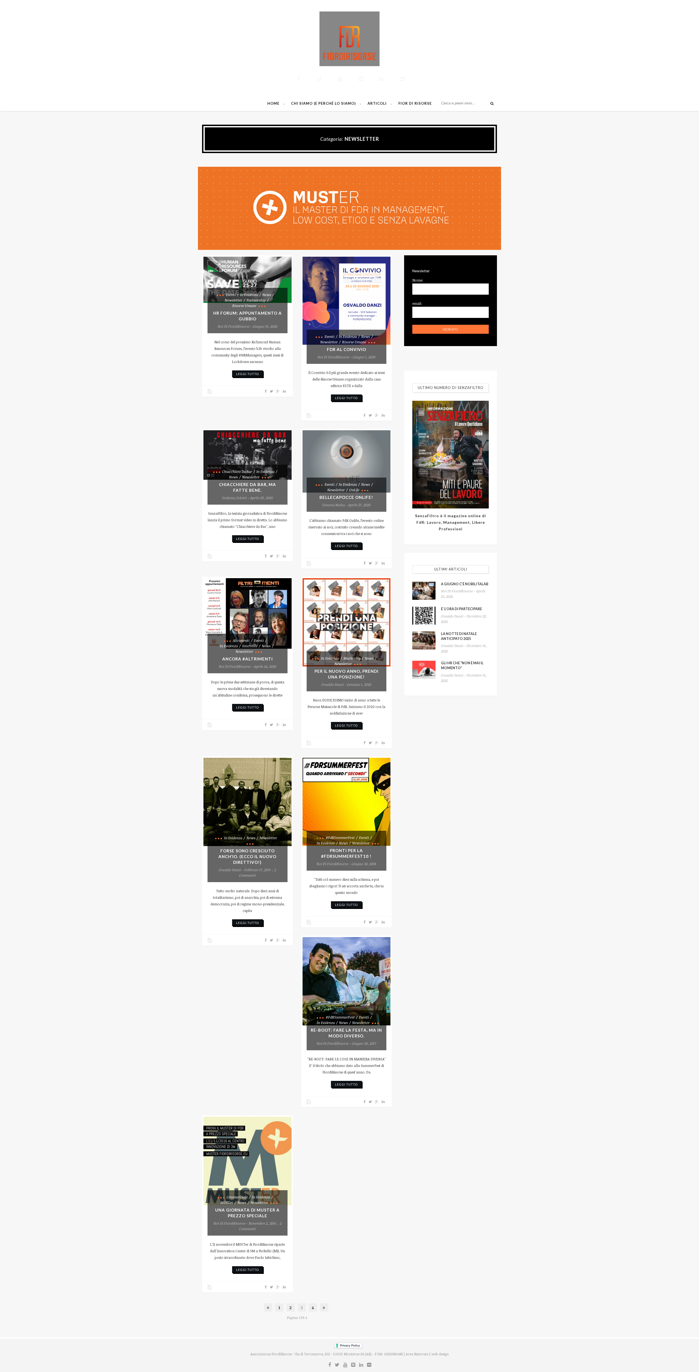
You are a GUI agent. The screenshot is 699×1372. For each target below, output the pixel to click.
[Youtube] (339, 78)
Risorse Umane (244, 305)
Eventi (231, 294)
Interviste (249, 645)
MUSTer (226, 1202)
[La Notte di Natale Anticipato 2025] (424, 640)
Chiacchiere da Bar (237, 471)
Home (273, 103)
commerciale (237, 1197)
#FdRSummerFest (340, 837)
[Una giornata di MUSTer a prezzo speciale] (247, 1161)
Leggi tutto (247, 374)
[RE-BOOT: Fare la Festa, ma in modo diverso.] (347, 981)
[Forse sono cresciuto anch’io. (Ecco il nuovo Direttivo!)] (247, 802)
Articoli (377, 103)
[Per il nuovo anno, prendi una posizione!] (347, 622)
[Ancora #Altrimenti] (247, 613)
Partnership (256, 300)
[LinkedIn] (380, 78)
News (266, 294)
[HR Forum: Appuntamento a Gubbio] (247, 280)
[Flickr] (401, 78)
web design (440, 1353)
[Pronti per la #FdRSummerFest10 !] (347, 802)
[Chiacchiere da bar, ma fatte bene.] (247, 455)
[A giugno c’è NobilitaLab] (424, 591)
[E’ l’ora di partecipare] (424, 616)
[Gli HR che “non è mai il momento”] (424, 670)
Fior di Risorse (415, 103)
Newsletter (233, 300)
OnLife (354, 489)
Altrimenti (241, 640)
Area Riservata (417, 1353)
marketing (351, 658)
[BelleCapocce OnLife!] (347, 461)
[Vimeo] (360, 78)
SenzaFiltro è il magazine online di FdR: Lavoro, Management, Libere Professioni (450, 522)
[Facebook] (297, 78)
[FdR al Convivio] (347, 301)
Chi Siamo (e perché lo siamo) (323, 103)
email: (417, 303)
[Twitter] (318, 78)
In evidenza (249, 294)
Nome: (417, 280)
